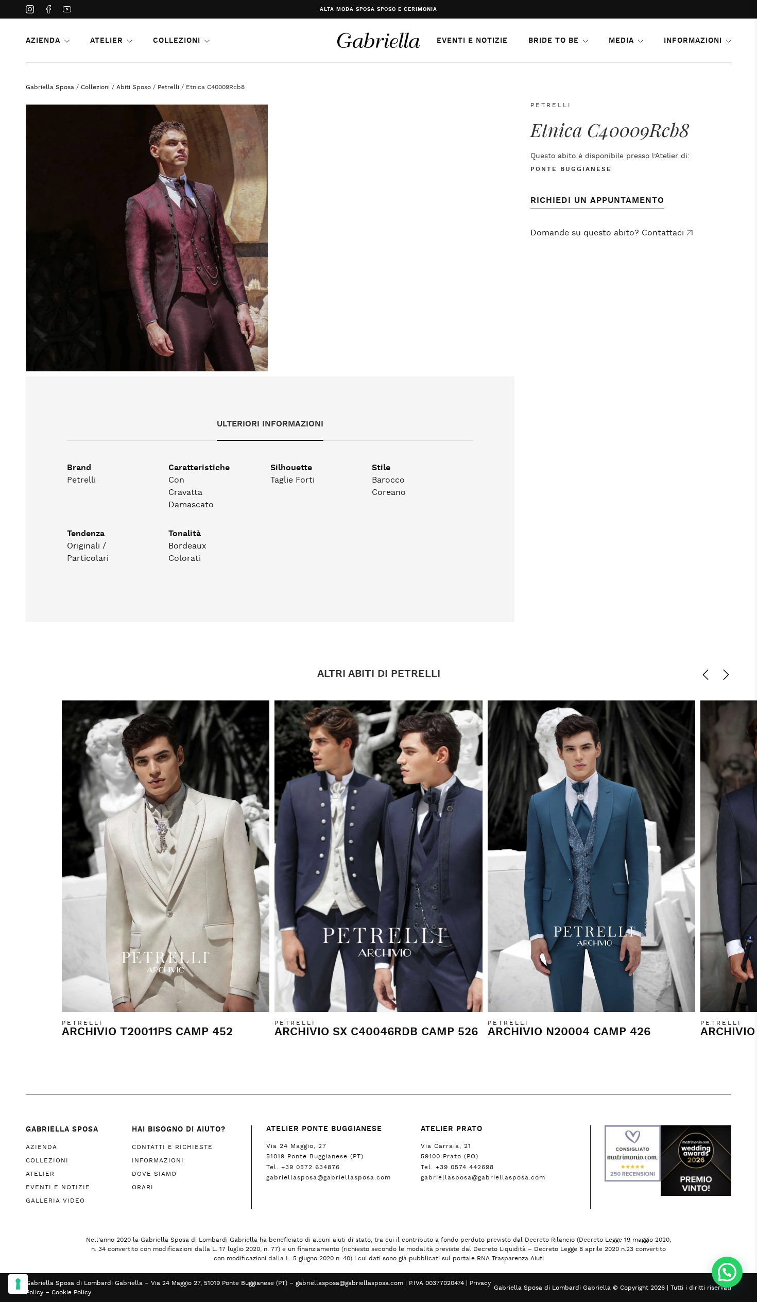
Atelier (106, 40)
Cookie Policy (71, 1292)
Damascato (191, 505)
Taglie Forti (292, 480)
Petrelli (168, 87)
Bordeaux (187, 546)
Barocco (388, 480)
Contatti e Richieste (172, 1147)
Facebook (48, 10)
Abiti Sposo (133, 87)
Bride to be (553, 40)
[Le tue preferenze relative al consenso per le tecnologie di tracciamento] (18, 1284)
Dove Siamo (154, 1174)
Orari (142, 1187)
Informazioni (693, 40)
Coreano (389, 492)
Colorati (184, 558)
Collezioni (176, 40)
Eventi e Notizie (472, 40)
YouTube (67, 10)
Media (621, 40)
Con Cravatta (185, 486)
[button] (727, 1272)
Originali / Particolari (88, 552)
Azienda (43, 40)
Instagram (30, 10)
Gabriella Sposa (50, 87)
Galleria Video (55, 1200)
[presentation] (700, 674)
